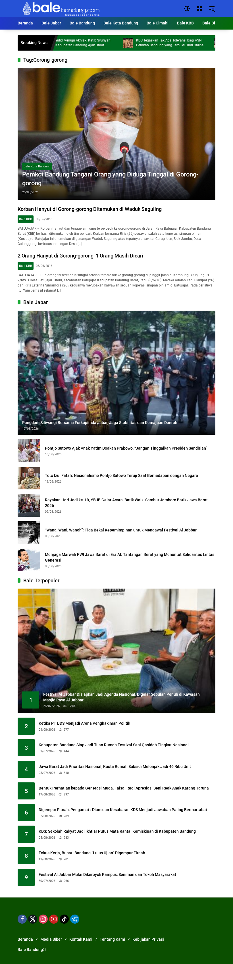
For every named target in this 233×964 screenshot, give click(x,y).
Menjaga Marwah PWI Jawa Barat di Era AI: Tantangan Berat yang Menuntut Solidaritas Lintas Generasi (129, 557)
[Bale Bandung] (60, 8)
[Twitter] (32, 919)
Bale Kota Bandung (37, 166)
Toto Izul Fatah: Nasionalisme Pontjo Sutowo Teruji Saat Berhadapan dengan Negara (121, 475)
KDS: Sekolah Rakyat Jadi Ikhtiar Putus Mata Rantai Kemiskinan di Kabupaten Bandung (117, 831)
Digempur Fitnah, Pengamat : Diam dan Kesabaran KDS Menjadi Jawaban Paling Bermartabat (123, 809)
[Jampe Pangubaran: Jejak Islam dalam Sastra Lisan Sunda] (193, 43)
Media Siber (51, 939)
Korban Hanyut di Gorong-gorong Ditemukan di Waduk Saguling (90, 209)
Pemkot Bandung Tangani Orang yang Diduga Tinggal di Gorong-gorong (110, 179)
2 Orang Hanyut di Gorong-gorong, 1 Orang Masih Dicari (80, 256)
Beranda (25, 939)
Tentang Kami (112, 939)
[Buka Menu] (199, 8)
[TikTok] (64, 919)
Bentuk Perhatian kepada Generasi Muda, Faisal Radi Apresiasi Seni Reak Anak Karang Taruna (124, 788)
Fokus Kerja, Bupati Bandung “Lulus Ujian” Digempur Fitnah (92, 853)
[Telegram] (74, 919)
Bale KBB (25, 219)
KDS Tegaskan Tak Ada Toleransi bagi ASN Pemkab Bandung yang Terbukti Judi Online (143, 42)
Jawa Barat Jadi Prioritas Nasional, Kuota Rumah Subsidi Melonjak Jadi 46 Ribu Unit (115, 766)
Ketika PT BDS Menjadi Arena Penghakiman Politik (84, 723)
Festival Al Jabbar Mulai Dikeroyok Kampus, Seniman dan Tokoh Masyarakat (107, 874)
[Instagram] (43, 919)
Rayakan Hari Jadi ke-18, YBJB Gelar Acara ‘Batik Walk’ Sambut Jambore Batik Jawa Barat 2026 (126, 503)
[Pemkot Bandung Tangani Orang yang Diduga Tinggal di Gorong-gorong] (116, 134)
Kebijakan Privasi (148, 939)
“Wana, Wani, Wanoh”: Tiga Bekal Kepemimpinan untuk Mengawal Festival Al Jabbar (121, 530)
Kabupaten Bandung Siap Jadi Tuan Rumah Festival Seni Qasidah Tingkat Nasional (114, 745)
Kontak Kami (80, 939)
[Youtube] (53, 919)
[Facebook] (22, 919)
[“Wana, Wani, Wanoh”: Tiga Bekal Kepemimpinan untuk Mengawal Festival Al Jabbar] (29, 532)
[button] (187, 8)
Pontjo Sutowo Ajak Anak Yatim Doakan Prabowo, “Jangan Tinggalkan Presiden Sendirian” (126, 448)
